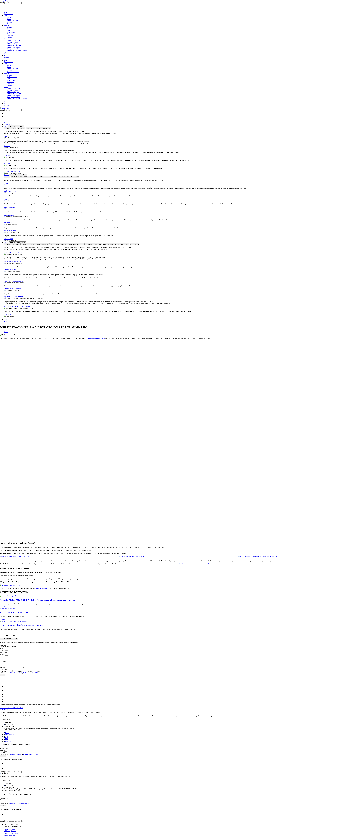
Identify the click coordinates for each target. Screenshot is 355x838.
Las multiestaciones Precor (96, 338)
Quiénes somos (8, 14)
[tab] (7, 128)
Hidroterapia (11, 32)
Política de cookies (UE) (11, 829)
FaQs (5, 54)
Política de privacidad (10, 831)
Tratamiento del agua (13, 40)
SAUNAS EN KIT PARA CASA (15, 612)
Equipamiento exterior (13, 49)
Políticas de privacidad (15, 673)
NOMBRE (3, 648)
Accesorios (10, 22)
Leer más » (3, 607)
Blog (5, 55)
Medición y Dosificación (14, 45)
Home (5, 12)
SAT (5, 52)
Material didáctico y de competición (17, 50)
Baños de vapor (12, 29)
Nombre (2, 748)
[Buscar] (22, 821)
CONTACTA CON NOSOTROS (9, 638)
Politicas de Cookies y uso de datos (19, 803)
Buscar (2, 2)
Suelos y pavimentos (13, 24)
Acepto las (15, 803)
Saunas (9, 27)
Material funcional (12, 20)
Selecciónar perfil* (5, 669)
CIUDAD (3, 661)
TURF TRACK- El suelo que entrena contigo (21, 625)
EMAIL (2, 654)
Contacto (6, 57)
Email (2, 750)
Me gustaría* (4, 645)
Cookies (2, 752)
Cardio (9, 17)
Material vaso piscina (13, 47)
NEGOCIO (17, 671)
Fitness (6, 15)
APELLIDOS (4, 650)
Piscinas (6, 39)
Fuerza (9, 19)
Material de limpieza (13, 44)
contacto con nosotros (40, 588)
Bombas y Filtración (13, 42)
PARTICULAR (7, 671)
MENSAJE (3, 667)
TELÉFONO (4, 652)
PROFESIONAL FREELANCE (32, 671)
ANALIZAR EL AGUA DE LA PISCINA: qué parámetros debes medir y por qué (38, 600)
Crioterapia (10, 34)
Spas (8, 30)
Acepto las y (20, 673)
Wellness (6, 25)
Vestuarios (10, 37)
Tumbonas (10, 35)
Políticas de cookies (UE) (30, 673)
